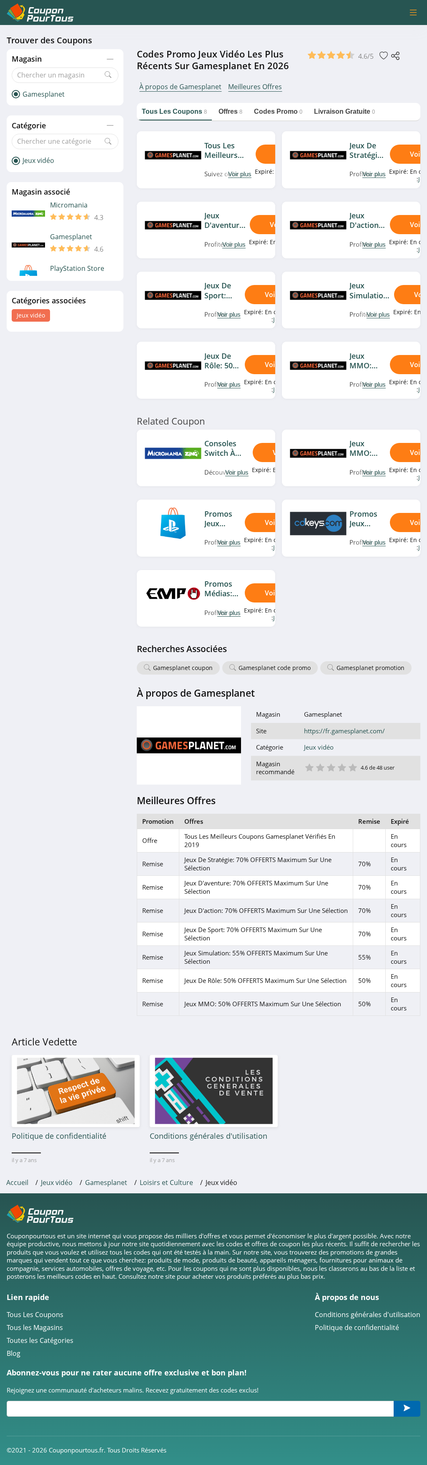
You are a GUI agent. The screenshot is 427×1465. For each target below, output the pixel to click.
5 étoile (352, 767)
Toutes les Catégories (40, 1340)
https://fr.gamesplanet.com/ (344, 731)
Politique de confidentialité (357, 1327)
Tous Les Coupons (35, 1314)
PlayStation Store (77, 268)
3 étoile (331, 767)
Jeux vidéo (31, 315)
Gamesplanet (71, 236)
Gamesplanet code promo (275, 668)
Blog (13, 1353)
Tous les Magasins (35, 1327)
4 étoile (342, 767)
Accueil (17, 1182)
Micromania (69, 205)
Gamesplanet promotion (370, 668)
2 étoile (320, 767)
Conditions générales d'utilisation (367, 1314)
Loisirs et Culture (166, 1182)
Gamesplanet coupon (183, 668)
